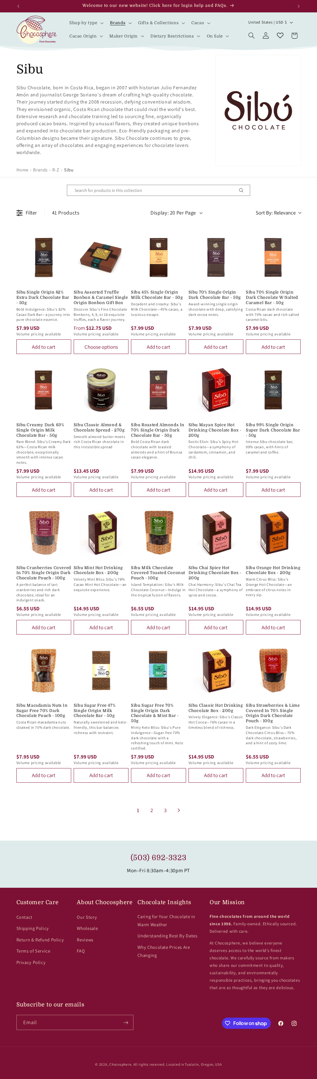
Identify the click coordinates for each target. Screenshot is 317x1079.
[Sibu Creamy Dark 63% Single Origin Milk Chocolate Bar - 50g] (43, 389)
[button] (85, 22)
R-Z (55, 170)
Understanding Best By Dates (167, 936)
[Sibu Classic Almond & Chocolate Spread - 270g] (101, 389)
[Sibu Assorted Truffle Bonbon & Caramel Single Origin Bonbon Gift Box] (101, 257)
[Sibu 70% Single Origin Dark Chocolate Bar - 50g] (216, 257)
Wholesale (87, 928)
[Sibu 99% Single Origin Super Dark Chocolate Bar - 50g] (273, 389)
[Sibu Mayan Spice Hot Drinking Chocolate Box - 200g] (216, 389)
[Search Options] (243, 190)
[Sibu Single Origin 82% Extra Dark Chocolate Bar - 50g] (43, 257)
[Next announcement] (299, 6)
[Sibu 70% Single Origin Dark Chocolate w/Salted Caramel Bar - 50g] (273, 257)
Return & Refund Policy (40, 940)
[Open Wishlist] (280, 36)
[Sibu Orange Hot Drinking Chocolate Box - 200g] (273, 532)
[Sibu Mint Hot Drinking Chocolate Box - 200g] (101, 532)
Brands (40, 170)
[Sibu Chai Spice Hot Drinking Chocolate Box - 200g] (216, 532)
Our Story (87, 917)
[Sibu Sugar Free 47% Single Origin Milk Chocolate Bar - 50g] (101, 670)
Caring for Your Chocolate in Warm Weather (166, 920)
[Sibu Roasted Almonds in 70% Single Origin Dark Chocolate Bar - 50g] (158, 389)
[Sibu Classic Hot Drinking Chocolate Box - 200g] (216, 670)
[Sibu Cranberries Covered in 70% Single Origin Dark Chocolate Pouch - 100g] (43, 532)
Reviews (85, 940)
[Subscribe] (126, 1022)
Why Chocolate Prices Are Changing (163, 951)
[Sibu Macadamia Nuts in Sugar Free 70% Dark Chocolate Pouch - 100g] (43, 670)
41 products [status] (66, 212)
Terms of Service (33, 951)
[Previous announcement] (18, 6)
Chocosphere (120, 1064)
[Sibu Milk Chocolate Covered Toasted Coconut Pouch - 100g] (158, 532)
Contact (24, 917)
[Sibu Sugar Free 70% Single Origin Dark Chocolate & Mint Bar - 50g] (158, 670)
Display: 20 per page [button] (173, 212)
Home (22, 170)
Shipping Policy (32, 928)
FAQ (81, 951)
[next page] (179, 810)
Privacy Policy (31, 962)
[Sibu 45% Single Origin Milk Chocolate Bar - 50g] (158, 257)
